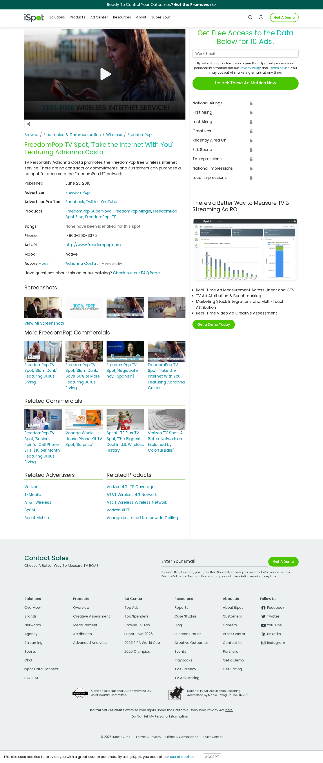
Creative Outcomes (191, 642)
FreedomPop (77, 192)
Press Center (234, 633)
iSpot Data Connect (41, 669)
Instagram (276, 642)
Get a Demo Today (213, 324)
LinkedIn (274, 633)
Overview (32, 607)
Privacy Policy (250, 68)
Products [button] (77, 17)
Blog (178, 625)
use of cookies (182, 756)
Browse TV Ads (137, 625)
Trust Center (213, 737)
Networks (32, 625)
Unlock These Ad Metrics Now (245, 83)
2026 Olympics (137, 651)
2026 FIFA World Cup (142, 642)
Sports (30, 651)
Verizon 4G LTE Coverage (130, 486)
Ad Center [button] (99, 17)
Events (180, 651)
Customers (232, 616)
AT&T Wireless (37, 502)
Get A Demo (284, 17)
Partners (230, 651)
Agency (31, 633)
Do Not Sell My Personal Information (160, 716)
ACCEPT (212, 756)
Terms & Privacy (148, 737)
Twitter (92, 201)
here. (229, 710)
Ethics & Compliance (181, 737)
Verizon (31, 486)
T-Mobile (32, 494)
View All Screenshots (44, 323)
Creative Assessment (91, 616)
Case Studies (185, 616)
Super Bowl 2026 (138, 633)
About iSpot (233, 607)
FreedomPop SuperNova (88, 211)
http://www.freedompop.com (93, 244)
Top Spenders (136, 616)
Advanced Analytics (90, 642)
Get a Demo (233, 660)
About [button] (141, 17)
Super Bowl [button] (161, 17)
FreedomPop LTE (100, 217)
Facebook (74, 201)
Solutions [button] (57, 17)
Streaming (33, 642)
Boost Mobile (36, 517)
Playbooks (183, 660)
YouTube (109, 201)
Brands (30, 616)
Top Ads (131, 607)
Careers (230, 625)
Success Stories (187, 633)
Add (45, 264)
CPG (28, 660)
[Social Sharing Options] (28, 123)
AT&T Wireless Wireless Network (137, 502)
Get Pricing (232, 669)
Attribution (82, 633)
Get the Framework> (195, 4)
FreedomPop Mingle (132, 211)
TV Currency (185, 669)
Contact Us (232, 642)
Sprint (29, 510)
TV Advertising (186, 677)
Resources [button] (122, 17)
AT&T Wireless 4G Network (132, 494)
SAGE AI (31, 677)
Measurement (85, 625)
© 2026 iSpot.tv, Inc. (116, 737)
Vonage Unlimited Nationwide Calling (142, 517)
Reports (181, 607)
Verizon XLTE (118, 510)
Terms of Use (279, 68)
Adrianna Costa (80, 263)
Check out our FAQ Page (136, 273)
